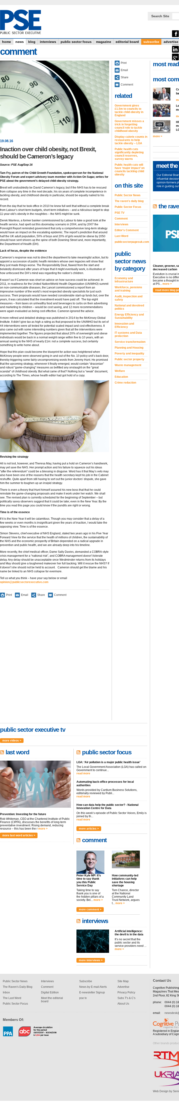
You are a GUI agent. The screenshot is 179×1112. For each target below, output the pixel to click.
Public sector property (129, 359)
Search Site (160, 16)
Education (121, 376)
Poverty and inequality (129, 353)
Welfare (120, 371)
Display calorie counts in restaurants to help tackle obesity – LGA (131, 140)
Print (9, 595)
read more (83, 773)
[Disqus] (54, 662)
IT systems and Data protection (128, 334)
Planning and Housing (129, 347)
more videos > (11, 740)
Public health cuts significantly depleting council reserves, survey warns (129, 154)
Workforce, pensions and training (128, 289)
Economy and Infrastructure (124, 280)
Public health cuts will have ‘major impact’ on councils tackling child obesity (130, 169)
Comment (60, 595)
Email (24, 595)
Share (41, 595)
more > (43, 828)
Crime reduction (125, 382)
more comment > (90, 909)
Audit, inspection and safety (128, 298)
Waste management (128, 365)
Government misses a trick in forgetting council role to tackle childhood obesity (129, 126)
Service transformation (130, 341)
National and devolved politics (129, 307)
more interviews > (91, 960)
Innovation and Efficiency (124, 325)
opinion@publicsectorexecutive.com (24, 582)
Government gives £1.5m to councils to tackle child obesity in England (129, 110)
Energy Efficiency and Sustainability (129, 316)
